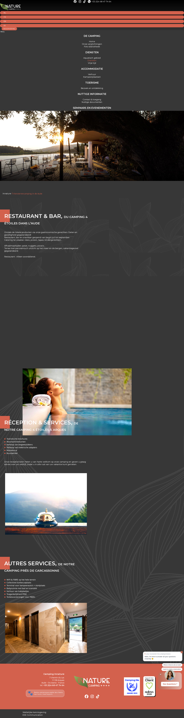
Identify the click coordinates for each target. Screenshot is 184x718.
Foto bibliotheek (92, 46)
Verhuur (92, 74)
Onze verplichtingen (92, 44)
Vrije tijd (92, 63)
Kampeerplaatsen (92, 77)
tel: (52, 685)
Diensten (92, 60)
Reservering (9, 29)
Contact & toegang (92, 99)
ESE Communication (33, 715)
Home (92, 41)
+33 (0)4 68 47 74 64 (101, 1)
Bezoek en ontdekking (92, 88)
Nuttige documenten (92, 102)
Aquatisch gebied (92, 58)
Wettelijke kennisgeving (34, 712)
